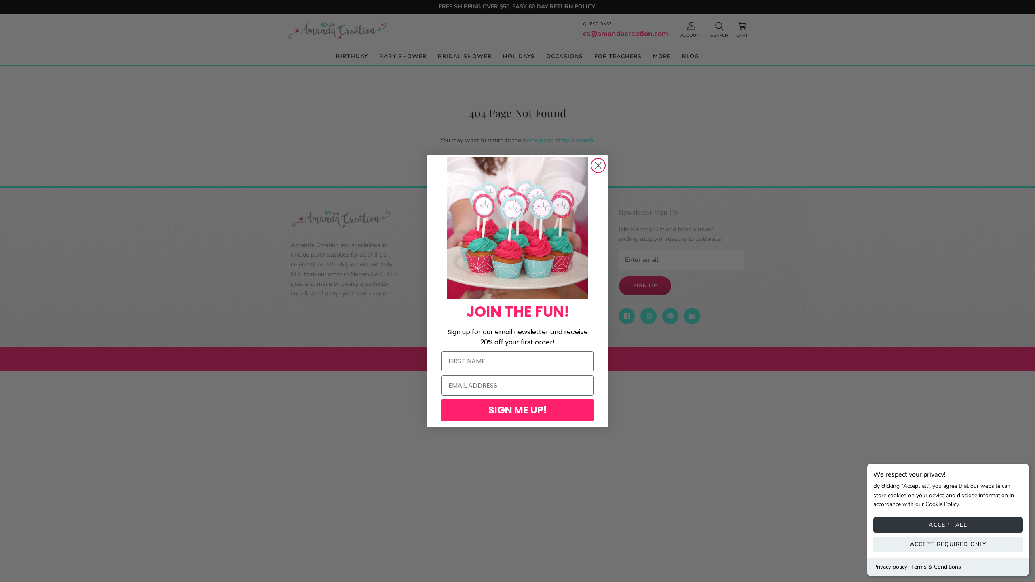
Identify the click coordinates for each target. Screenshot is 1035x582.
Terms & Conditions (936, 567)
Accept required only (948, 544)
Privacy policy (890, 567)
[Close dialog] (598, 165)
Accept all (948, 525)
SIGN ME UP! (517, 410)
